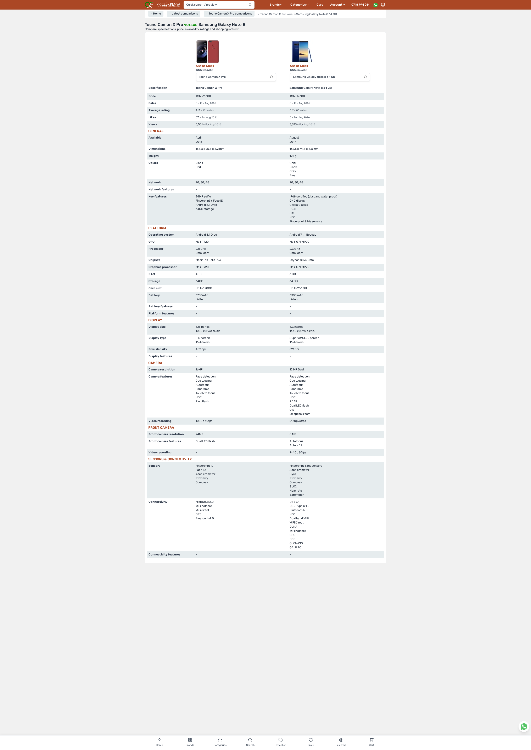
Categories (220, 745)
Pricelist (281, 745)
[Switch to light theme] (383, 4)
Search (250, 745)
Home (159, 745)
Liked (311, 745)
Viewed (341, 745)
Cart (320, 4)
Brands (190, 745)
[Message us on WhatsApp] (375, 4)
